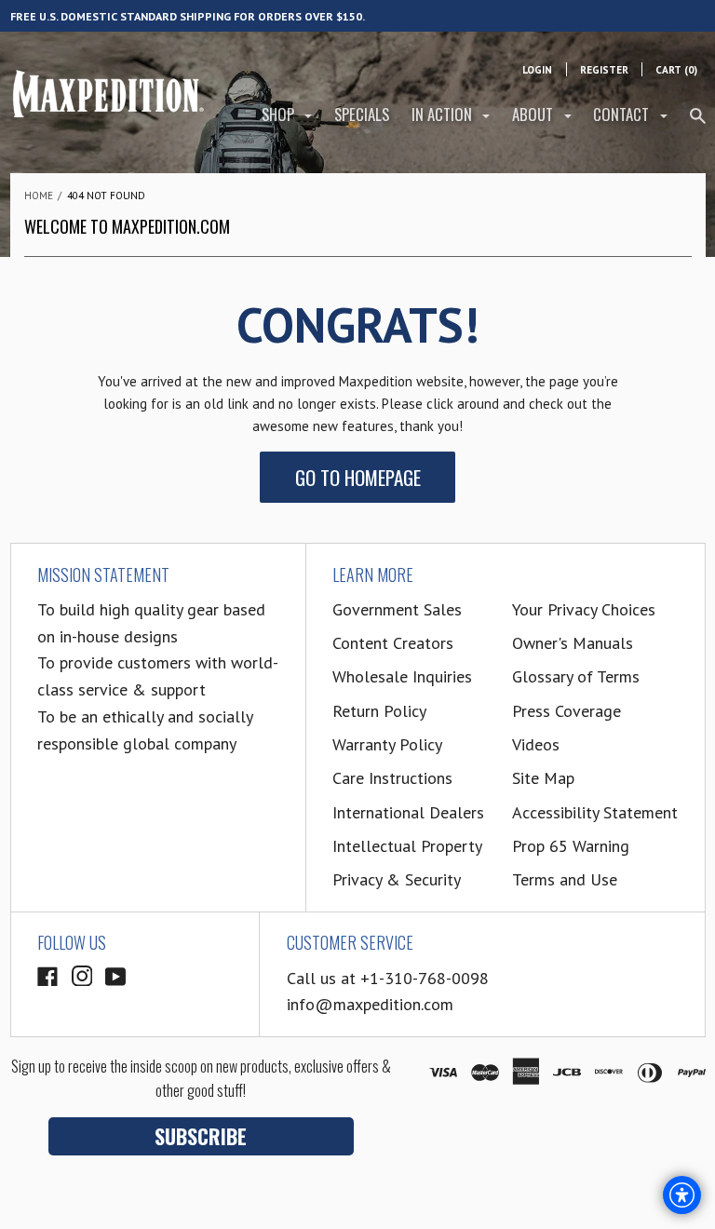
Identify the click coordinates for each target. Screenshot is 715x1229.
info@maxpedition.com (370, 1004)
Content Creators (392, 643)
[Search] (698, 123)
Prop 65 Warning (570, 846)
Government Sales (397, 609)
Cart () (676, 69)
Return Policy (379, 711)
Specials (361, 114)
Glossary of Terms (576, 676)
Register (604, 69)
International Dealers (408, 812)
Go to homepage (358, 477)
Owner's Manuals (572, 643)
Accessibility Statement (595, 812)
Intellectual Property (407, 846)
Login (537, 69)
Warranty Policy (387, 744)
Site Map (543, 778)
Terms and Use (564, 879)
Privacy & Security (396, 879)
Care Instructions (392, 778)
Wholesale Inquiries (402, 676)
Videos (536, 744)
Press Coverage (566, 711)
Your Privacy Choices (583, 609)
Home (38, 195)
